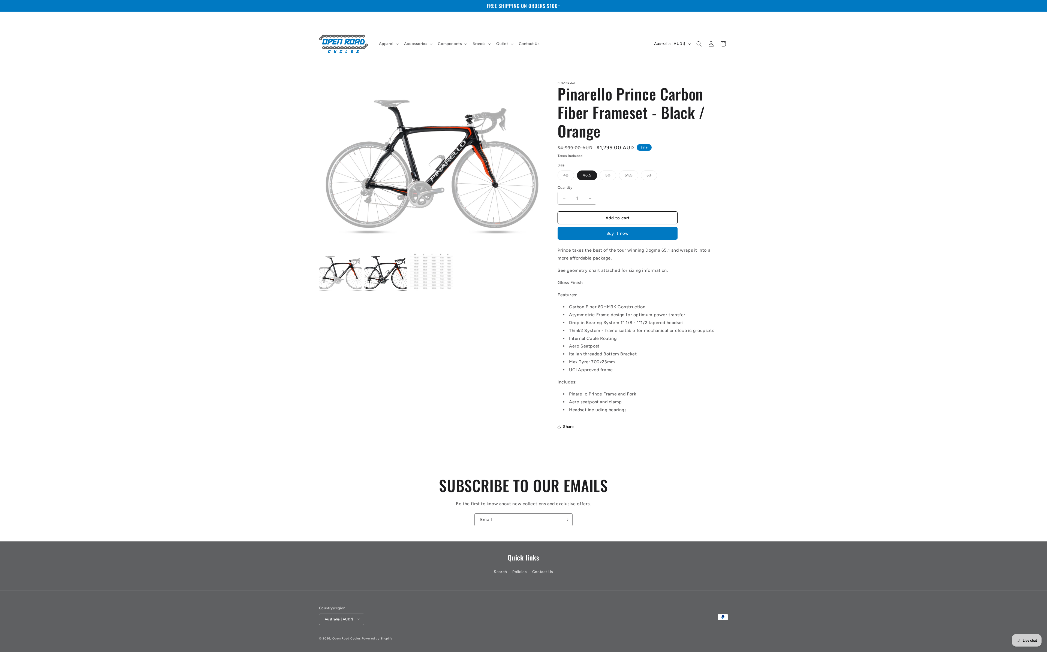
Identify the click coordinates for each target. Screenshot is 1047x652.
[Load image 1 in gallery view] (340, 272)
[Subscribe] (566, 519)
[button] (388, 44)
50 (610, 176)
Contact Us (542, 572)
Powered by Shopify (377, 638)
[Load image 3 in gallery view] (431, 272)
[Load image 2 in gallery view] (386, 272)
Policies (519, 572)
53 (651, 176)
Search (500, 572)
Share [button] (568, 426)
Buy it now (617, 233)
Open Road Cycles (346, 638)
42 (568, 176)
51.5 (631, 176)
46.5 (587, 175)
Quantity (565, 187)
